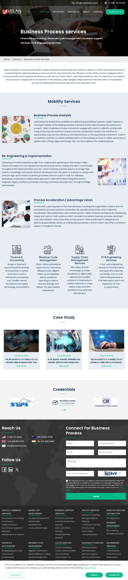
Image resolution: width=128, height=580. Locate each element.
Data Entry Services (64, 518)
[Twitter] (17, 469)
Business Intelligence (113, 524)
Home (7, 59)
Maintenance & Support (13, 534)
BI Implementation (115, 533)
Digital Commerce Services (11, 512)
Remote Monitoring (91, 557)
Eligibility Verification (37, 550)
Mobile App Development (35, 512)
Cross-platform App (37, 528)
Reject (94, 574)
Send (96, 496)
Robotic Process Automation (116, 512)
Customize (15, 574)
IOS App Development (38, 518)
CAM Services (113, 550)
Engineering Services (113, 544)
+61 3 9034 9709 (44, 437)
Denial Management (37, 557)
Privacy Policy (90, 567)
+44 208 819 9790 (15, 441)
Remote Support (90, 554)
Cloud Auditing (62, 554)
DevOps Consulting (91, 515)
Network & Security (90, 560)
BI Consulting (113, 530)
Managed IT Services (93, 543)
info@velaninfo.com (87, 3)
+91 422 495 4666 (45, 441)
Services (17, 59)
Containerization (90, 534)
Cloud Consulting (63, 547)
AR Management (36, 560)
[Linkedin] (10, 469)
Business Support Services (64, 512)
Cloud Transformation (65, 550)
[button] (63, 410)
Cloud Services (63, 543)
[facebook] (4, 469)
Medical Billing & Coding (39, 554)
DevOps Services (90, 510)
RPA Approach (113, 518)
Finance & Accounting (8, 544)
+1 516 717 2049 (116, 3)
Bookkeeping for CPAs (12, 550)
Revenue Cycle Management (35, 544)
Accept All (114, 574)
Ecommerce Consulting (13, 518)
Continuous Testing (91, 524)
